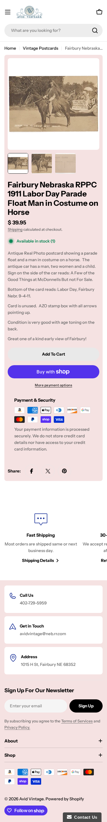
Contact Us (84, 817)
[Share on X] (48, 471)
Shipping (15, 229)
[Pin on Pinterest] (64, 471)
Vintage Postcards (40, 48)
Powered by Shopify (65, 798)
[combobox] (53, 30)
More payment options (53, 385)
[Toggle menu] (7, 12)
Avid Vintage (31, 798)
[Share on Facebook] (31, 471)
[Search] (95, 30)
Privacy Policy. (17, 727)
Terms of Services (77, 721)
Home (10, 48)
